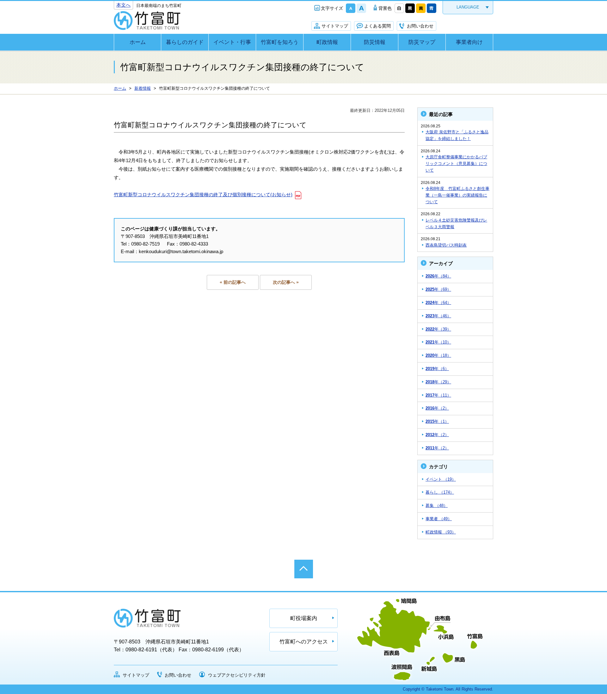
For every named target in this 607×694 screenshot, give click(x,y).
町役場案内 (303, 618)
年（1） (437, 421)
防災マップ (421, 42)
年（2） (437, 408)
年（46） (438, 316)
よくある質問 (377, 25)
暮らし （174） (440, 492)
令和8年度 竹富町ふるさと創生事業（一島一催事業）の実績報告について (457, 195)
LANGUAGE (468, 7)
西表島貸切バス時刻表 (446, 245)
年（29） (438, 382)
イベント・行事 (232, 42)
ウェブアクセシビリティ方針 (237, 675)
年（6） (437, 368)
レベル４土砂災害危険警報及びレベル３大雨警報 (456, 223)
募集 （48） (437, 505)
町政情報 (327, 42)
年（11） (438, 395)
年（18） (438, 355)
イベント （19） (441, 479)
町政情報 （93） (441, 532)
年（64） (438, 302)
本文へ (123, 5)
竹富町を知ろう (279, 42)
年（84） (438, 276)
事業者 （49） (439, 518)
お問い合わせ (420, 25)
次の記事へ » (286, 282)
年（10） (438, 342)
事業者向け (469, 42)
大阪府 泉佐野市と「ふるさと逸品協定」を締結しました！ (457, 135)
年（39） (438, 329)
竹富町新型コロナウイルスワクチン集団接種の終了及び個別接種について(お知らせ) (203, 194)
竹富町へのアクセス (303, 642)
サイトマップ (335, 25)
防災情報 (374, 42)
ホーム (138, 42)
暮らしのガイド (185, 42)
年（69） (438, 289)
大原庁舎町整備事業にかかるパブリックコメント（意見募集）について (456, 164)
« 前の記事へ (233, 282)
